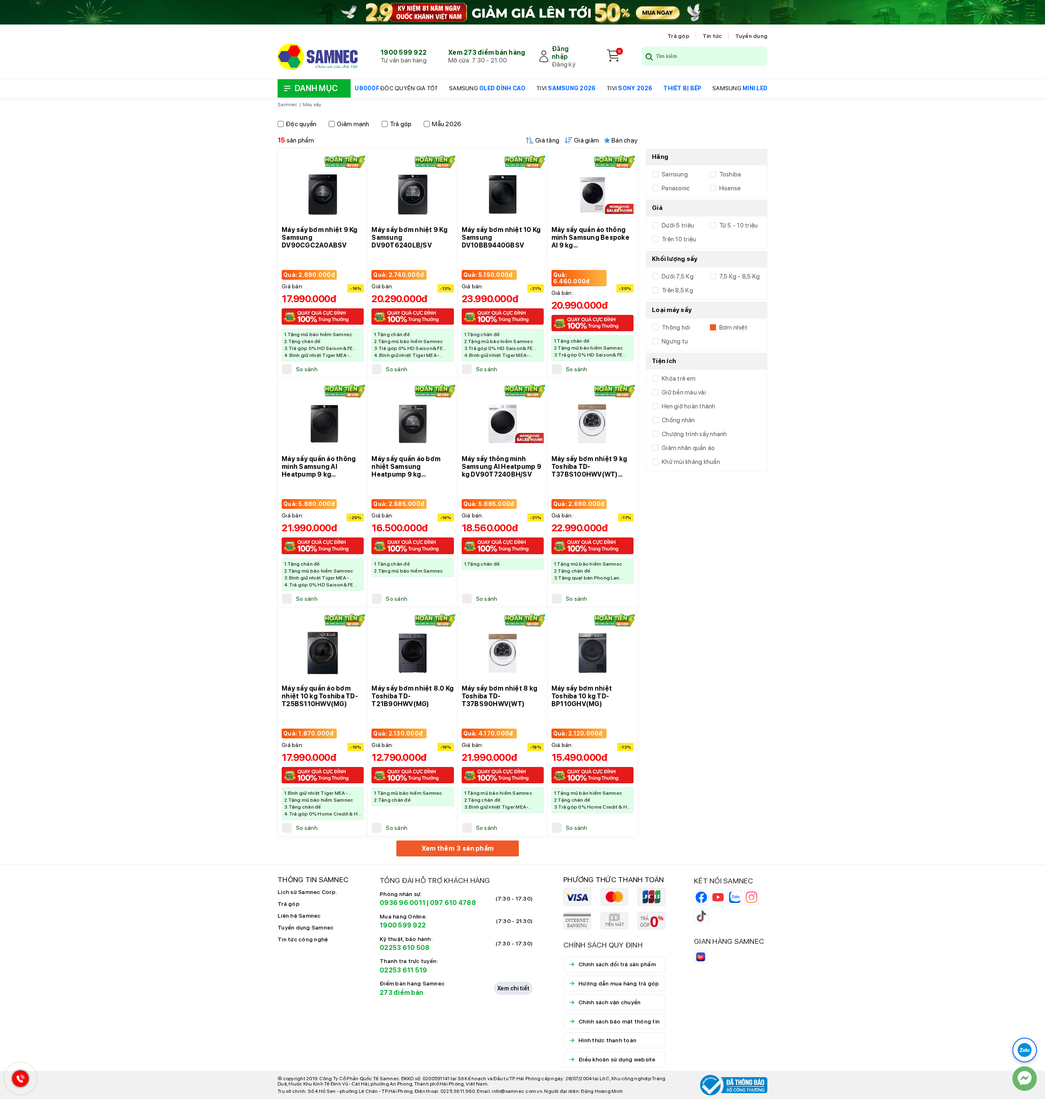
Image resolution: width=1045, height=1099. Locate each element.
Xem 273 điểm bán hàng (486, 52)
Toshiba (730, 174)
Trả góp (678, 36)
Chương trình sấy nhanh (694, 434)
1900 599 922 (403, 52)
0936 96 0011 (402, 903)
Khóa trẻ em (679, 378)
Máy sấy (312, 104)
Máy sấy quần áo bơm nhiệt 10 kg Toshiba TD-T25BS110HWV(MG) (320, 696)
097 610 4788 (453, 903)
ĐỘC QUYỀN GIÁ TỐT (396, 88)
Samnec (288, 104)
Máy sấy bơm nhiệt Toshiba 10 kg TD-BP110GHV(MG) (581, 696)
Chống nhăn (678, 420)
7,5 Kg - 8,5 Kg (739, 276)
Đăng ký (564, 64)
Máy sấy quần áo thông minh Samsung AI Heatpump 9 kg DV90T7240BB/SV (319, 470)
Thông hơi (676, 327)
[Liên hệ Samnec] (1024, 1078)
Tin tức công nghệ (303, 939)
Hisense (730, 188)
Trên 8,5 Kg (677, 290)
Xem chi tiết (513, 988)
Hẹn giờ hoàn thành (689, 406)
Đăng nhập (560, 52)
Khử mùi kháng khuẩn (691, 462)
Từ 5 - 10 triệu (738, 225)
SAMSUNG (487, 88)
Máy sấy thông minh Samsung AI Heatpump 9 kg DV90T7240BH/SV (501, 466)
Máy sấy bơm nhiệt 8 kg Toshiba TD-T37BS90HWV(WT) (500, 696)
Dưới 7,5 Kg (678, 276)
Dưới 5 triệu (678, 225)
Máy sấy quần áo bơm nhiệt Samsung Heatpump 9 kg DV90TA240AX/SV (405, 470)
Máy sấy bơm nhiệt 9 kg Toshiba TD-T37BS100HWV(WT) (589, 466)
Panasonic (676, 188)
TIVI (566, 88)
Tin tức (712, 36)
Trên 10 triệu (679, 239)
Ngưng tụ (675, 341)
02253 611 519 (403, 970)
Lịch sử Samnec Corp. (307, 892)
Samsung (675, 174)
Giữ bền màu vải (684, 392)
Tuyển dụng (751, 36)
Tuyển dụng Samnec (306, 927)
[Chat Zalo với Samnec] (1025, 1050)
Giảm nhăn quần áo (688, 448)
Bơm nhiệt (733, 327)
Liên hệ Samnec (299, 915)
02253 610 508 (404, 948)
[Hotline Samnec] (18, 1080)
